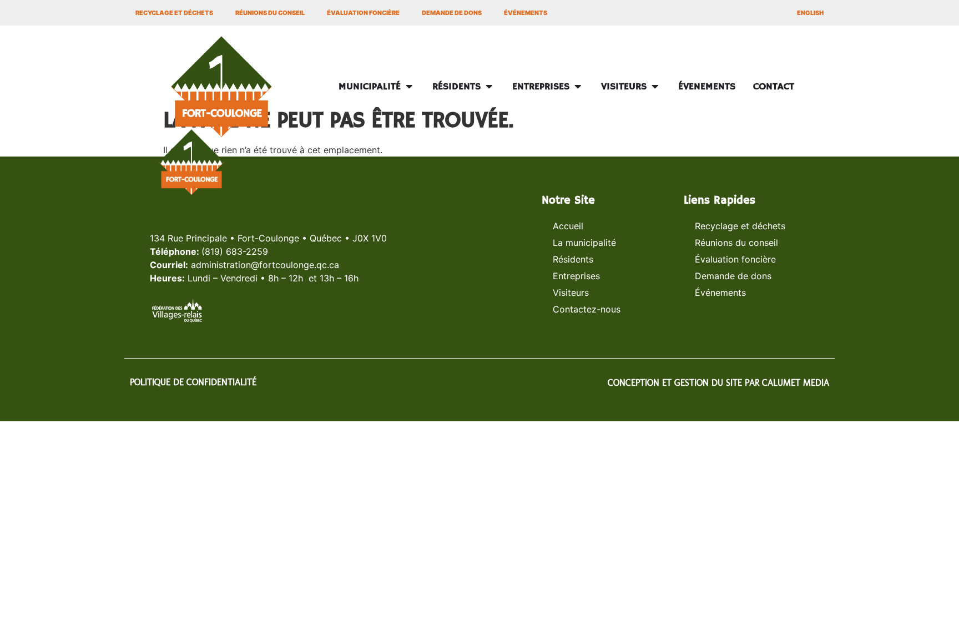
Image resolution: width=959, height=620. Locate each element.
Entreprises (576, 275)
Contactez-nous (586, 309)
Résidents (573, 259)
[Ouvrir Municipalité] (409, 86)
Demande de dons (452, 13)
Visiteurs (571, 292)
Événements (525, 13)
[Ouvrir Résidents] (488, 86)
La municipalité (584, 242)
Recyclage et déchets (174, 13)
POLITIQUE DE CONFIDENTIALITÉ (193, 382)
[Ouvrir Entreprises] (577, 86)
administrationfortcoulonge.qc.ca (265, 264)
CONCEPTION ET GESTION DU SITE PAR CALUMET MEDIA (718, 382)
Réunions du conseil (270, 13)
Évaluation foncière (363, 13)
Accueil (568, 225)
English (810, 13)
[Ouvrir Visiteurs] (654, 86)
